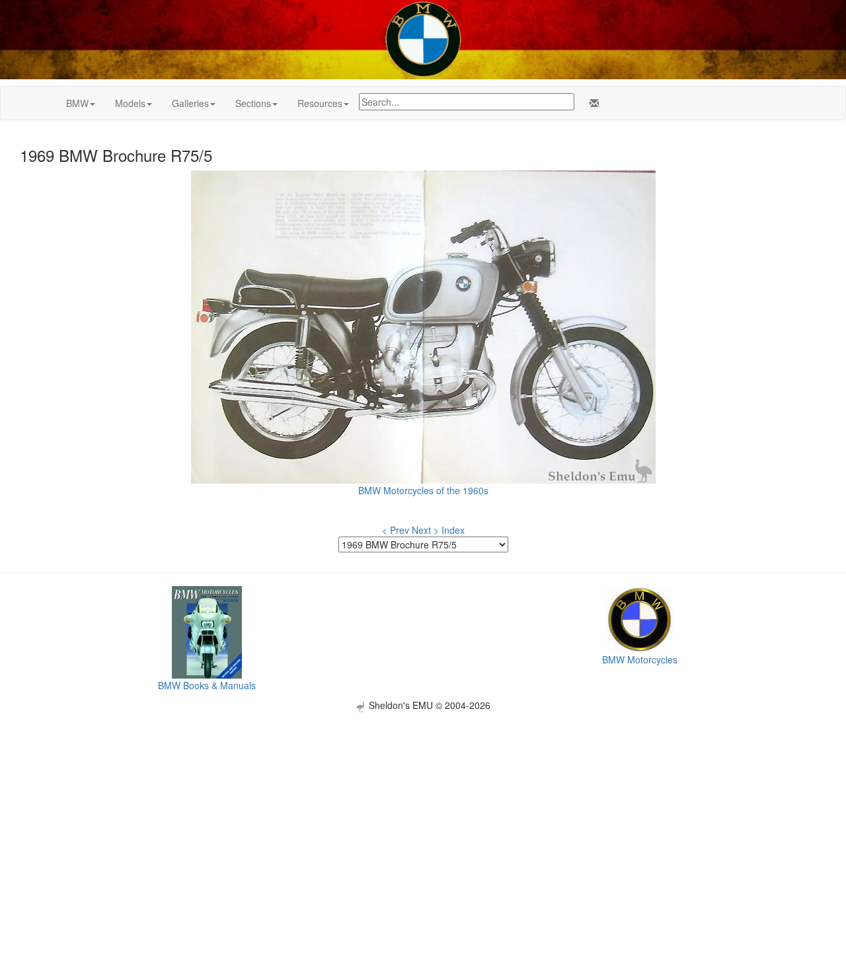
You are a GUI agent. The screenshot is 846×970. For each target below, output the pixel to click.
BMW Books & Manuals (207, 685)
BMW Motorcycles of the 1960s (423, 490)
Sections (253, 103)
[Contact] (591, 103)
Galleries (190, 103)
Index (453, 530)
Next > (425, 530)
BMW (77, 103)
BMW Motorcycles (639, 659)
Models (130, 103)
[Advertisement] (423, 804)
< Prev (395, 530)
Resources (319, 103)
